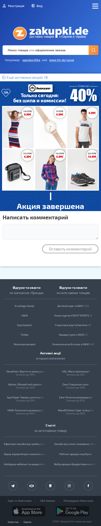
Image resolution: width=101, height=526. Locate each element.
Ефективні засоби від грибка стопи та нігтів (25, 443)
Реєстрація (15, 6)
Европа (27, 522)
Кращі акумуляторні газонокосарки (25, 454)
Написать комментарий (35, 217)
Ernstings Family (24, 305)
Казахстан (13, 522)
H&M (24, 315)
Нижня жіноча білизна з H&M (73, 344)
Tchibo (24, 334)
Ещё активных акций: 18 (27, 77)
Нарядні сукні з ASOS (73, 334)
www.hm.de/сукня (61, 60)
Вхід (39, 6)
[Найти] (93, 50)
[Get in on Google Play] (72, 511)
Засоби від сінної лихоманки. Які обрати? (75, 443)
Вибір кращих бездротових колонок (75, 464)
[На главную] (50, 32)
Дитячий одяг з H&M (73, 305)
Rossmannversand (24, 344)
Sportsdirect (24, 325)
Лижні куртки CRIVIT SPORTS (73, 315)
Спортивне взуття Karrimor (73, 325)
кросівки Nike (31, 60)
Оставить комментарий (70, 249)
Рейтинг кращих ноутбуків (75, 454)
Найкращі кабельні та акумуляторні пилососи (25, 464)
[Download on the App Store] (28, 511)
